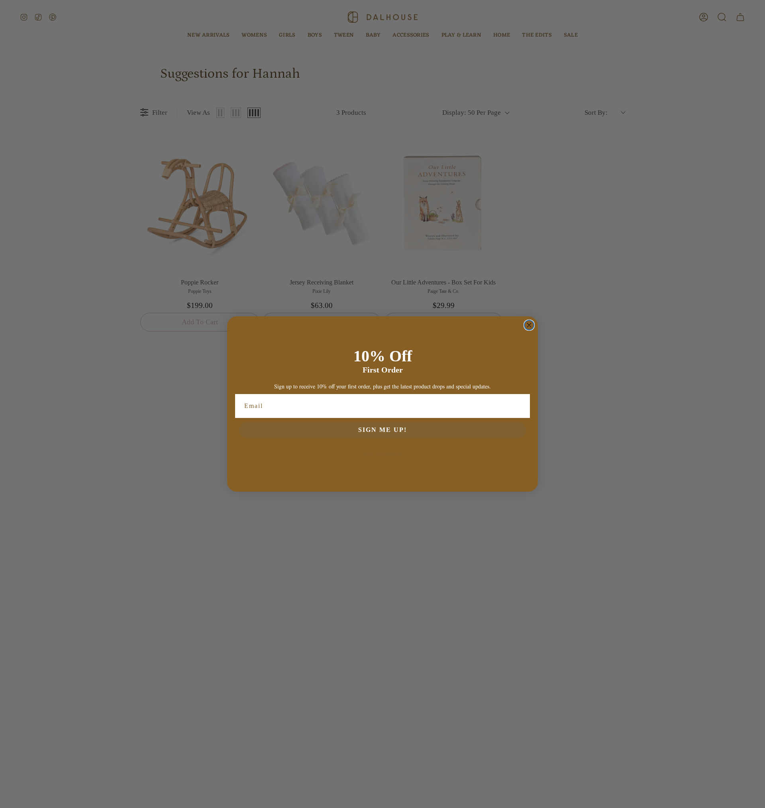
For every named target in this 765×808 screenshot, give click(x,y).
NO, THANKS (383, 453)
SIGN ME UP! (382, 429)
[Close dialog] (529, 325)
